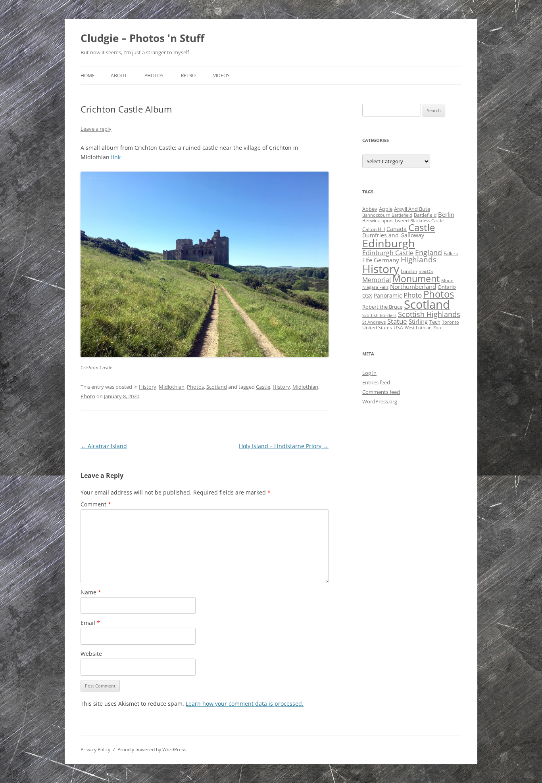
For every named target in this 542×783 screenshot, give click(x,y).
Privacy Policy (95, 749)
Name (91, 592)
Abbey (369, 208)
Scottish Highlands (429, 314)
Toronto (450, 322)
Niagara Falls (375, 287)
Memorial (376, 279)
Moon (447, 280)
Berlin (446, 214)
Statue (397, 321)
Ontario (447, 286)
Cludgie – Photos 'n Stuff (142, 38)
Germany (386, 260)
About (119, 75)
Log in (369, 372)
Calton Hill (373, 229)
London (409, 271)
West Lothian (418, 327)
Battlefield (425, 215)
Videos (221, 75)
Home (88, 75)
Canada (396, 229)
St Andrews (374, 322)
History (147, 386)
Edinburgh (388, 243)
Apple (385, 208)
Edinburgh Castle (387, 252)
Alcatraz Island (104, 446)
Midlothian (172, 386)
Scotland (216, 386)
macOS (426, 271)
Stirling (418, 321)
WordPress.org (379, 401)
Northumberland (413, 286)
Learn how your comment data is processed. (245, 703)
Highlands (418, 259)
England (428, 252)
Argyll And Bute (412, 208)
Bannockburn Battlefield (387, 215)
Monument (416, 279)
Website (91, 653)
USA (398, 327)
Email (90, 622)
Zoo (437, 327)
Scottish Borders (379, 315)
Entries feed (376, 382)
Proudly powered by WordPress (151, 749)
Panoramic (388, 295)
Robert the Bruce (382, 306)
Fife (367, 260)
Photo (88, 396)
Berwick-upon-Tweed (385, 220)
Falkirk (451, 253)
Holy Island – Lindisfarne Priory (284, 446)
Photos (153, 75)
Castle (263, 386)
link (116, 157)
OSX (367, 295)
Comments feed (381, 391)
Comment (96, 504)
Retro (188, 75)
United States (377, 327)
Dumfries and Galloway (393, 235)
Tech (434, 321)
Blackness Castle (427, 220)
